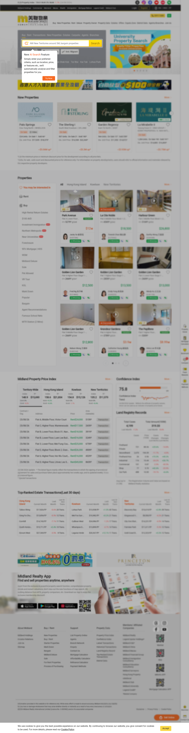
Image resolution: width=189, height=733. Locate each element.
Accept (165, 728)
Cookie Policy (67, 729)
